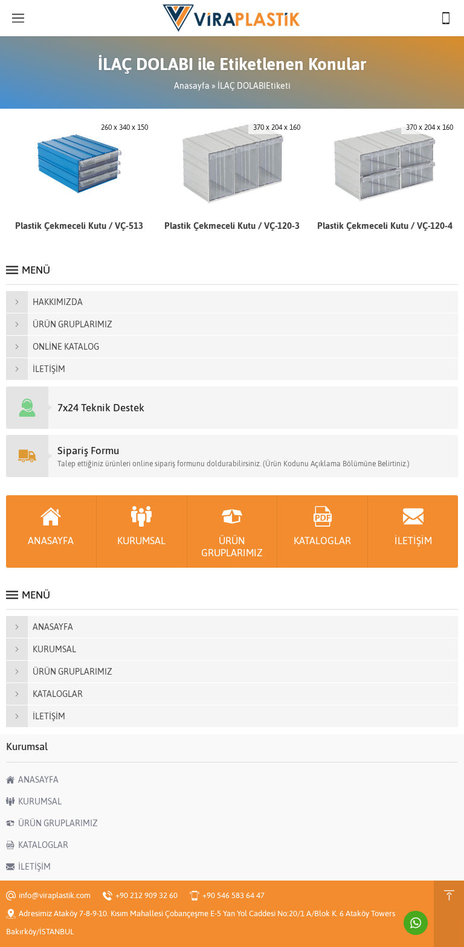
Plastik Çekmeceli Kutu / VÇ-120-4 (385, 225)
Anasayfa (192, 86)
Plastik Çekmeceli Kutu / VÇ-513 (79, 225)
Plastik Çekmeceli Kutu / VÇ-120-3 (232, 225)
